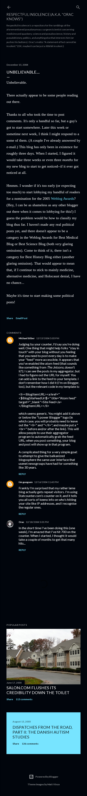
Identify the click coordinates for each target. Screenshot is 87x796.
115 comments (24, 699)
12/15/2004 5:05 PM (47, 338)
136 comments (30, 743)
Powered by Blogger (46, 776)
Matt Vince (53, 784)
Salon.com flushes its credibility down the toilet (37, 690)
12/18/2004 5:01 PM (37, 522)
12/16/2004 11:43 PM (46, 482)
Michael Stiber (27, 338)
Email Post (22, 318)
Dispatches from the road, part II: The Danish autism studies (42, 732)
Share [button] (9, 318)
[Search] (78, 6)
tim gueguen (26, 482)
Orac (21, 522)
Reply (22, 473)
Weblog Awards (62, 199)
